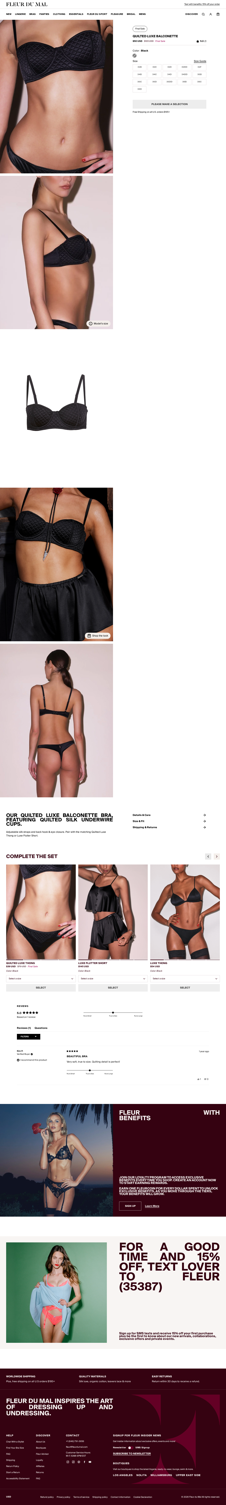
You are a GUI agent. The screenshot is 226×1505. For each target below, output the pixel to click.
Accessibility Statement (18, 1478)
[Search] (203, 14)
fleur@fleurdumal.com (77, 1447)
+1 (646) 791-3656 (75, 1441)
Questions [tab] (41, 1028)
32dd (184, 67)
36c (139, 82)
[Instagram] (68, 1463)
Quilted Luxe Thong (20, 963)
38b (184, 82)
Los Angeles (123, 1475)
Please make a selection (169, 104)
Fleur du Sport (97, 14)
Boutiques (41, 1448)
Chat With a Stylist (15, 1442)
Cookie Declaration (142, 1497)
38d (139, 89)
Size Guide (200, 61)
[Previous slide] (208, 856)
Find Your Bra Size (15, 1448)
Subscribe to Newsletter (132, 1453)
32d (169, 67)
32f (199, 67)
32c (155, 67)
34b (139, 74)
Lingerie (20, 14)
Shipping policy (100, 1497)
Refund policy (47, 1497)
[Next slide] (217, 856)
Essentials (76, 14)
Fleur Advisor (42, 1454)
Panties (44, 14)
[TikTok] (73, 1463)
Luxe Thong (158, 963)
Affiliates (40, 1466)
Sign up (130, 1206)
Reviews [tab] (24, 1028)
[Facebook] (84, 1463)
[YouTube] (90, 1463)
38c (199, 82)
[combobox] (41, 978)
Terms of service (81, 1497)
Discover (191, 14)
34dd (184, 74)
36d (154, 82)
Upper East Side (188, 1475)
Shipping (10, 1460)
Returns (40, 1472)
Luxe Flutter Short (92, 963)
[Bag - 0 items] (218, 14)
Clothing (59, 14)
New (8, 14)
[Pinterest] (79, 1463)
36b (199, 74)
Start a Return (13, 1472)
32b (140, 67)
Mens (142, 14)
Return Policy (12, 1466)
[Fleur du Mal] (26, 4)
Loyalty (39, 1460)
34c (154, 74)
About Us (40, 1442)
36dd (169, 82)
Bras (32, 14)
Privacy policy (63, 1497)
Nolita (141, 1475)
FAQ (8, 1454)
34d (169, 74)
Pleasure (117, 14)
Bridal (131, 14)
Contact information (120, 1497)
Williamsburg (161, 1475)
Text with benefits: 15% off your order (202, 4)
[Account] (210, 14)
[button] (56, 96)
